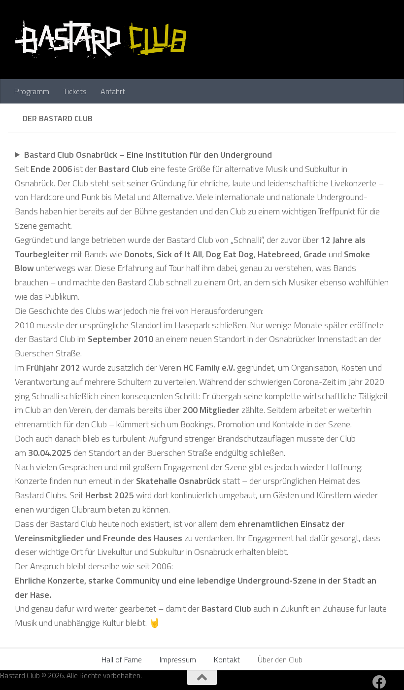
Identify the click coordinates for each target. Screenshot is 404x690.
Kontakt (227, 659)
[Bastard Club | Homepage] (100, 39)
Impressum (178, 659)
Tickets (75, 91)
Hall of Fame (121, 659)
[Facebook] (379, 682)
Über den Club (280, 659)
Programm (31, 91)
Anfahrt (113, 91)
